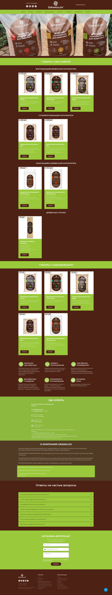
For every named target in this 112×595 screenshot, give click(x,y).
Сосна (39, 577)
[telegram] (36, 6)
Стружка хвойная (42, 587)
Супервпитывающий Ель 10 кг (45, 582)
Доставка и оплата (61, 580)
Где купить (59, 11)
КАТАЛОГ (41, 416)
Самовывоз (39, 11)
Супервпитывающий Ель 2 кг (44, 581)
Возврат (59, 581)
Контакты (87, 11)
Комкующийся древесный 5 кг (45, 584)
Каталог (59, 577)
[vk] (27, 6)
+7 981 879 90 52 (80, 5)
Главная (23, 11)
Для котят (40, 580)
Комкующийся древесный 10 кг (45, 585)
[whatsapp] (30, 6)
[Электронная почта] (33, 6)
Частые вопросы (78, 11)
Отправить (56, 564)
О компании (68, 11)
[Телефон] (19, 581)
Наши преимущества (49, 11)
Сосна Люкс (41, 578)
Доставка (30, 11)
